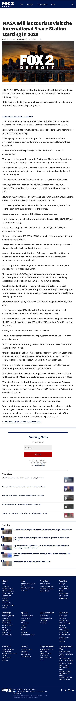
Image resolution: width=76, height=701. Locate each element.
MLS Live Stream (64, 680)
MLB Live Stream (64, 658)
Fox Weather (63, 596)
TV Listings (43, 620)
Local (4, 584)
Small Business (26, 656)
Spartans (24, 625)
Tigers (23, 630)
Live (23, 581)
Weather (63, 581)
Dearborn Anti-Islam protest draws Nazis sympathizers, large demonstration (42, 530)
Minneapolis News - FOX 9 (46, 658)
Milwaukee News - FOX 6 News (46, 654)
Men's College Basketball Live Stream (64, 667)
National (5, 598)
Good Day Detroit (8, 616)
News (13, 39)
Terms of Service (39, 466)
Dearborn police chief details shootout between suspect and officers (23, 487)
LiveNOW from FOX (27, 588)
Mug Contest (6, 620)
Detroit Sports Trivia (46, 588)
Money (24, 646)
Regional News (47, 646)
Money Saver (6, 630)
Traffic (61, 591)
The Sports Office (27, 616)
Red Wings (24, 632)
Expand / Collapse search (72, 4)
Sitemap (62, 641)
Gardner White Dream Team (9, 654)
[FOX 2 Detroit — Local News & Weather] (8, 4)
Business (5, 600)
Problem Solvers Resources (64, 638)
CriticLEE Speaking (46, 618)
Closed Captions (64, 635)
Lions (23, 620)
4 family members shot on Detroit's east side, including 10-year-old (23, 478)
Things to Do (6, 603)
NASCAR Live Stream (66, 661)
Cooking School (7, 625)
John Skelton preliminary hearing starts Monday (31, 562)
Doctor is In (6, 632)
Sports (24, 613)
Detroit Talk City (7, 588)
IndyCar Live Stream (65, 663)
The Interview (6, 596)
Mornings (6, 613)
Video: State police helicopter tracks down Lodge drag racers (21, 504)
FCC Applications (64, 632)
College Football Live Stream (66, 655)
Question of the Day (46, 586)
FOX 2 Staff (63, 616)
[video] (69, 480)
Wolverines (24, 623)
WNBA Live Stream (65, 677)
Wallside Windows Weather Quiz (8, 650)
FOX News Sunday (8, 605)
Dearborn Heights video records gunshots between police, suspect (23, 496)
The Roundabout (7, 593)
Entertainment (47, 613)
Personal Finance (26, 649)
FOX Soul (24, 590)
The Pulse (5, 586)
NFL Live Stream (64, 652)
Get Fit (4, 627)
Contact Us (62, 618)
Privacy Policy (40, 464)
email (72, 690)
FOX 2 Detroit (6, 39)
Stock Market (25, 654)
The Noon (5, 618)
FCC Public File (64, 630)
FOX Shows (44, 616)
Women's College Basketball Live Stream (65, 673)
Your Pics (44, 581)
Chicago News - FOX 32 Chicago (47, 650)
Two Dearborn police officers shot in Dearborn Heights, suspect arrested (25, 513)
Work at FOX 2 (64, 620)
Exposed (5, 660)
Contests (43, 623)
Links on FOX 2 (7, 635)
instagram (69, 690)
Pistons (23, 627)
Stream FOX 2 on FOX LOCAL (28, 584)
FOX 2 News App (64, 623)
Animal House (63, 598)
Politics (4, 608)
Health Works (6, 623)
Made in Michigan (8, 591)
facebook (61, 690)
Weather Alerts (64, 588)
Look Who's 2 (44, 591)
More (53, 4)
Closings (62, 584)
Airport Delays (63, 593)
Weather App (63, 586)
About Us (63, 613)
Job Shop (62, 625)
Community (63, 627)
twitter (65, 690)
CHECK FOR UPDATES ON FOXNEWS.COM (22, 421)
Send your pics (45, 584)
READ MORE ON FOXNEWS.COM (17, 116)
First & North (25, 618)
